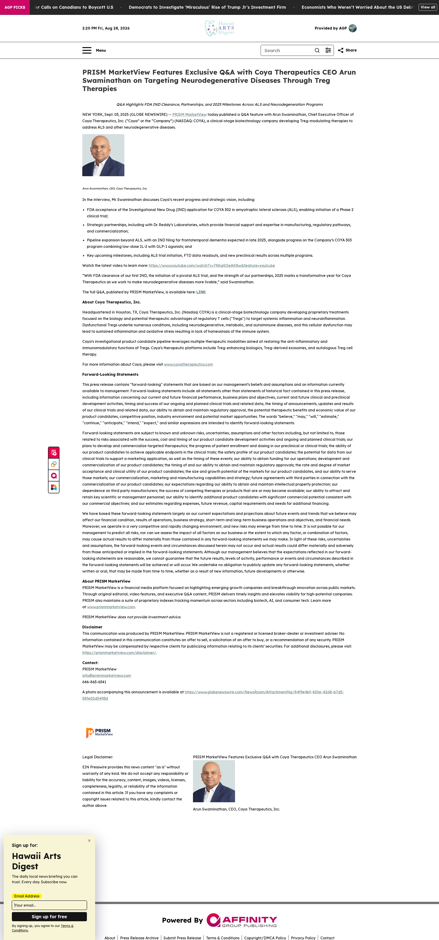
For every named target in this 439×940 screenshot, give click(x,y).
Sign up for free (49, 916)
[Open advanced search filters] (328, 50)
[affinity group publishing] (53, 475)
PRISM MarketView (189, 114)
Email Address (26, 896)
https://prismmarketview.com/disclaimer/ (119, 652)
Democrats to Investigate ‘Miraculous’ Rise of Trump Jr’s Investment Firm (207, 7)
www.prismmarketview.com (111, 607)
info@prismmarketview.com (106, 675)
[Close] (89, 840)
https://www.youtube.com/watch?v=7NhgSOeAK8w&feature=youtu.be (212, 265)
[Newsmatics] (53, 487)
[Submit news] (53, 453)
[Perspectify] (53, 464)
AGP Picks (15, 7)
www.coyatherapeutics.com (188, 364)
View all (428, 7)
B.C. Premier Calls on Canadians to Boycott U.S (63, 7)
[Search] (317, 50)
